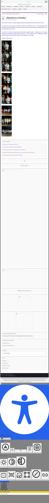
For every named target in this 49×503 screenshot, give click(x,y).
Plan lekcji (15, 9)
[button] (0, 384)
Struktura (33, 6)
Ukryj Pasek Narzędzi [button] (5, 438)
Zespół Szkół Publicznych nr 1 (8, 345)
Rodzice (21, 6)
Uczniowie (27, 6)
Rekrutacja (39, 6)
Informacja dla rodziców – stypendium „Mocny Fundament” (14, 149)
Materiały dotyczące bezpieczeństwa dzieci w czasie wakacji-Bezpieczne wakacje (18, 152)
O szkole (3, 6)
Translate (10, 495)
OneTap (9, 437)
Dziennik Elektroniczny (6, 9)
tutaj (32, 335)
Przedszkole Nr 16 (6, 343)
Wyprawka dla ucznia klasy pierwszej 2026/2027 (11, 147)
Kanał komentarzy (6, 365)
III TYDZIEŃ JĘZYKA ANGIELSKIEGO (11, 13)
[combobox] (24, 380)
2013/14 (11, 19)
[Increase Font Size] (2, 438)
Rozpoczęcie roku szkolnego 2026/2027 (10, 144)
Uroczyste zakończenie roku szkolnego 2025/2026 (12, 155)
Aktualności (9, 6)
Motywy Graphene (12, 375)
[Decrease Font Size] (2, 442)
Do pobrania (16, 6)
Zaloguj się (4, 360)
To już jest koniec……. (41, 13)
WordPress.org (5, 368)
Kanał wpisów (5, 363)
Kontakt (25, 9)
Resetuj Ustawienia (5, 481)
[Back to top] (46, 500)
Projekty (20, 9)
